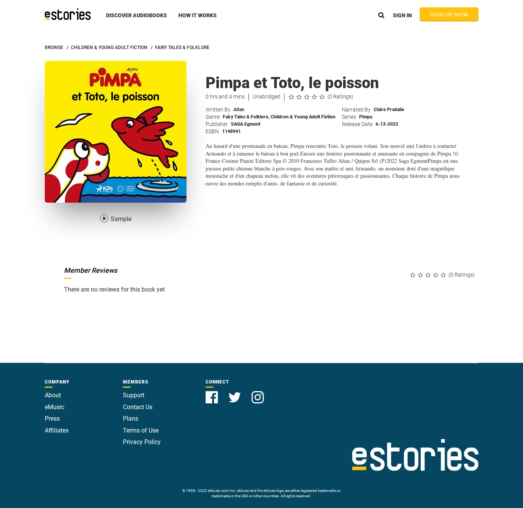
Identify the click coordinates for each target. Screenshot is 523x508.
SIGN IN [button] (402, 15)
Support (133, 395)
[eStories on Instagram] (257, 393)
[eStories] (68, 14)
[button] (136, 19)
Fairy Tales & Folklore (246, 117)
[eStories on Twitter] (235, 393)
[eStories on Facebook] (212, 393)
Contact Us (137, 407)
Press (52, 418)
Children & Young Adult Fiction (303, 117)
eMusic (54, 407)
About (53, 395)
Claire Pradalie (389, 109)
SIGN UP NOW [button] (449, 14)
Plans (130, 418)
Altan (239, 109)
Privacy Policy (142, 442)
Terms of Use (141, 430)
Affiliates (57, 430)
